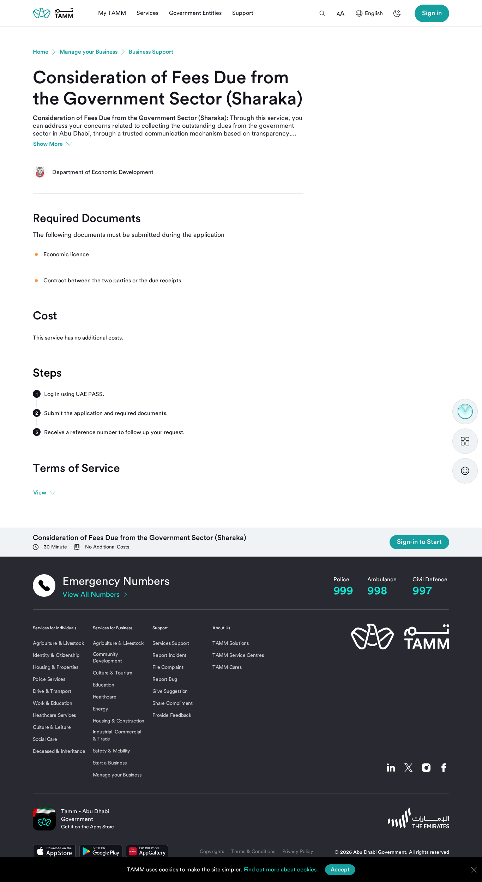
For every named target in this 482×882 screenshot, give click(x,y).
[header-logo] (53, 13)
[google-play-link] (100, 851)
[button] (322, 13)
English (374, 13)
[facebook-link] (442, 767)
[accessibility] (340, 13)
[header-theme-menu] (397, 13)
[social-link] (391, 767)
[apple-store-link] (54, 851)
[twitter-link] (408, 767)
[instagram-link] (426, 767)
